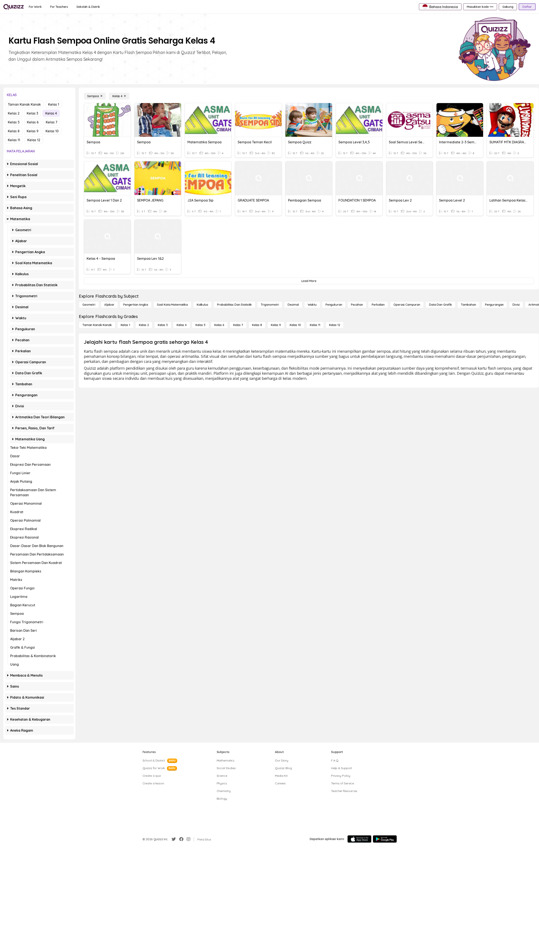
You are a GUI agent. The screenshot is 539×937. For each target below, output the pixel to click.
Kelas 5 (14, 122)
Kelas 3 (32, 113)
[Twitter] (174, 839)
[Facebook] (181, 839)
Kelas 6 (33, 122)
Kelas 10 (52, 131)
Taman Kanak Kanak (24, 104)
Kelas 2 (13, 113)
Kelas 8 (13, 131)
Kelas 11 (14, 140)
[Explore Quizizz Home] (13, 7)
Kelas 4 (51, 113)
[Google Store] (385, 839)
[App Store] (359, 839)
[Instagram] (188, 839)
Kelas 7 (51, 122)
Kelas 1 (53, 104)
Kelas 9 (32, 131)
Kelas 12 (33, 140)
